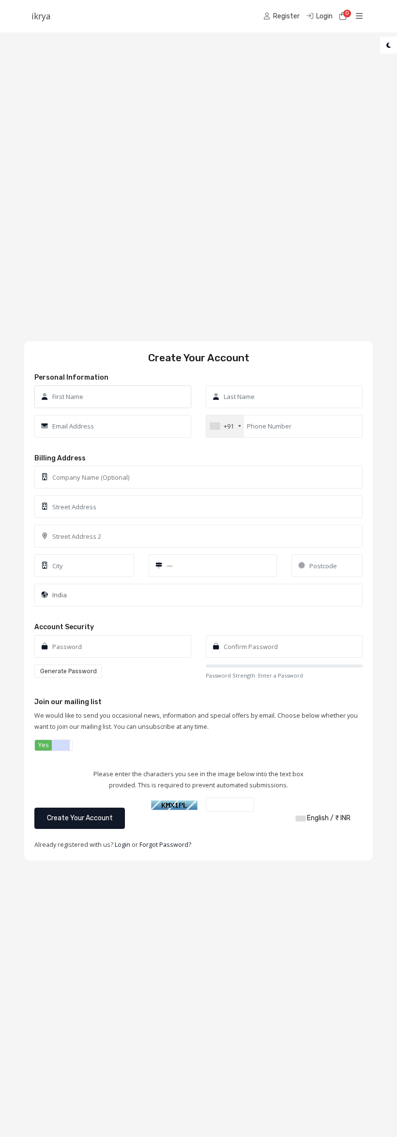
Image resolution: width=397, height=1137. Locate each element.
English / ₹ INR (328, 818)
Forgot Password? (165, 845)
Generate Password (68, 671)
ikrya (41, 16)
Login (123, 845)
